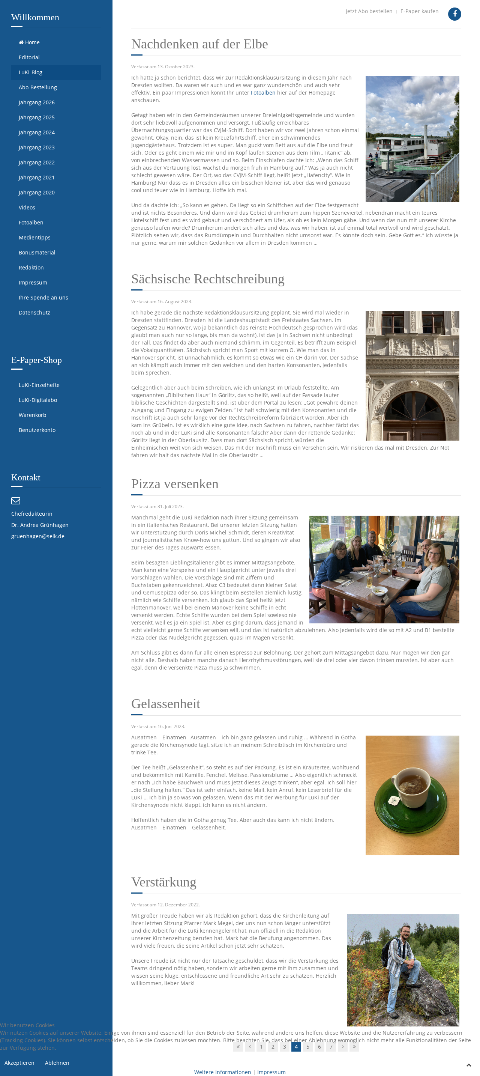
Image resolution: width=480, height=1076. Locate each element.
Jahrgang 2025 (37, 117)
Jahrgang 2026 (37, 102)
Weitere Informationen (222, 1072)
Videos (27, 207)
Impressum (33, 282)
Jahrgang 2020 (37, 192)
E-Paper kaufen (419, 11)
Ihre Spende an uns (43, 297)
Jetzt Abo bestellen (369, 11)
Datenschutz (34, 312)
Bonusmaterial (37, 252)
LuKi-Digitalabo (38, 399)
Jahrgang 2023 (37, 147)
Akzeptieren (19, 1062)
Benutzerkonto (37, 429)
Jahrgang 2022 (37, 162)
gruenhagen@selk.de (37, 536)
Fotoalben (31, 222)
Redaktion (31, 267)
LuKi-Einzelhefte (39, 384)
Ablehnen (57, 1062)
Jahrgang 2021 (37, 177)
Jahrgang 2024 (37, 132)
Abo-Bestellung (38, 87)
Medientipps (35, 237)
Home (32, 42)
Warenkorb (32, 414)
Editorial (29, 57)
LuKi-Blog (30, 72)
